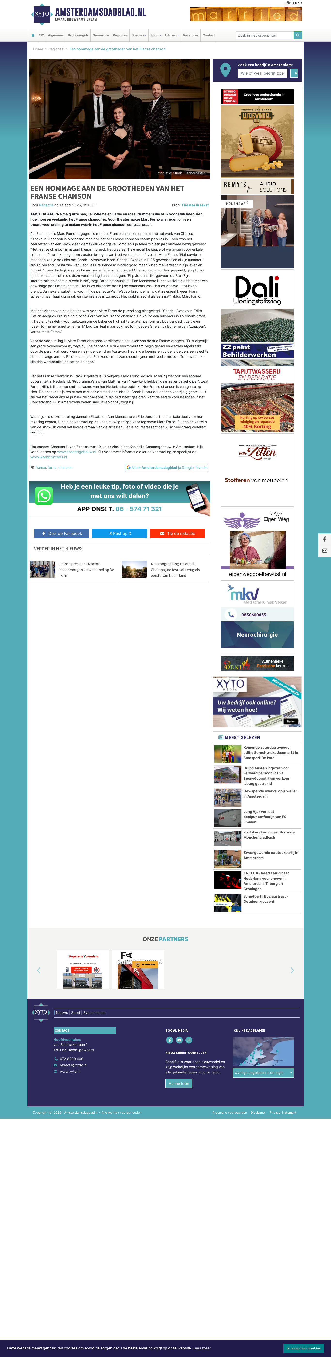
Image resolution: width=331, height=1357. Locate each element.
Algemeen (56, 35)
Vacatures (190, 35)
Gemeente (101, 35)
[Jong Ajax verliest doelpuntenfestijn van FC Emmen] (228, 818)
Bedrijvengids (78, 35)
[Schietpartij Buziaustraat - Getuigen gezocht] (228, 903)
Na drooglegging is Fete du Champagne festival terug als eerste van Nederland (175, 569)
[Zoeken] (298, 35)
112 (41, 35)
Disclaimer (258, 1112)
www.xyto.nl (70, 1071)
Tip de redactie (181, 533)
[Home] (33, 35)
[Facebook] (170, 1040)
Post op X (122, 533)
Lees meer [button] (202, 1348)
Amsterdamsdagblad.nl (100, 12)
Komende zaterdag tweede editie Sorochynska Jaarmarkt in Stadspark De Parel (271, 752)
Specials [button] (138, 35)
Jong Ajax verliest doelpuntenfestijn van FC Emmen (265, 817)
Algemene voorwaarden (230, 1112)
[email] (324, 551)
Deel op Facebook (65, 533)
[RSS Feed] (189, 1040)
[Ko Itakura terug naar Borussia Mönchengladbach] (228, 839)
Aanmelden (179, 1083)
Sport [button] (154, 35)
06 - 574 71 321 (138, 509)
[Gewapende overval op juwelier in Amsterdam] (228, 797)
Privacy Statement (283, 1112)
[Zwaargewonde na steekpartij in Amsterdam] (228, 859)
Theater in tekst (195, 205)
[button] (33, 970)
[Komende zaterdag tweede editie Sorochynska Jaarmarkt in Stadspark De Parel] (228, 754)
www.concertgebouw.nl (76, 452)
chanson (65, 467)
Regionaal (120, 35)
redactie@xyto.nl (73, 1065)
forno (52, 467)
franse (41, 467)
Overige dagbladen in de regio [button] (259, 1073)
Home (38, 49)
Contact (209, 35)
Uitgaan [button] (171, 35)
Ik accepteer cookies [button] (304, 1348)
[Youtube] (179, 1040)
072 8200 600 (71, 1059)
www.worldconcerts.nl (48, 457)
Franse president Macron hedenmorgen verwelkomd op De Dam (86, 569)
